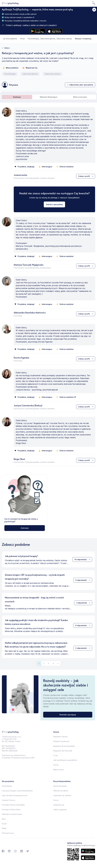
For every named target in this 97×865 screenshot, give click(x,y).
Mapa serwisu (58, 770)
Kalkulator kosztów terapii (12, 814)
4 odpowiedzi (81, 625)
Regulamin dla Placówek (62, 751)
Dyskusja (17, 97)
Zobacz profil (84, 176)
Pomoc (56, 765)
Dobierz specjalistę (54, 204)
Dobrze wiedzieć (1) (68, 397)
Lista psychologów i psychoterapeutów (17, 791)
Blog (3, 819)
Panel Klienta (7, 786)
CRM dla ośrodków (60, 791)
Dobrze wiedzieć (67, 167)
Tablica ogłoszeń (60, 810)
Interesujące (47, 167)
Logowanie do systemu (62, 795)
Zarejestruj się (58, 805)
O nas (55, 755)
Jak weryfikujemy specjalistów (65, 760)
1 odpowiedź (81, 603)
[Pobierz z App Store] (54, 31)
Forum (4, 824)
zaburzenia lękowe (47, 39)
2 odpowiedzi (81, 648)
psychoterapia (33, 39)
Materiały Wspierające (48, 97)
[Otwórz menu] (93, 3)
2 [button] (43, 663)
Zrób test (25, 528)
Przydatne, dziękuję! (26, 167)
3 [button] (48, 663)
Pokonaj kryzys (8, 833)
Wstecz (7, 48)
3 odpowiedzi (81, 580)
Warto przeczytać (80, 97)
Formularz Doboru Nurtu (11, 810)
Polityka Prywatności (61, 741)
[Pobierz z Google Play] (37, 31)
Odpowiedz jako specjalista (81, 85)
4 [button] (53, 663)
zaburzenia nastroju (64, 39)
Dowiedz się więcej (68, 715)
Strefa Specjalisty (60, 786)
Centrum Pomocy (8, 800)
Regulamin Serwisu (60, 737)
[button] (58, 663)
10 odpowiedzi (80, 559)
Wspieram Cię (31, 68)
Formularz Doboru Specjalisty (13, 805)
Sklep (4, 828)
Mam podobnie (12, 68)
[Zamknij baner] (94, 10)
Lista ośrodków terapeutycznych (14, 795)
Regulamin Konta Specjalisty (64, 746)
